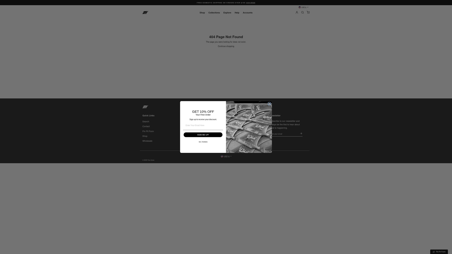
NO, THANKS (203, 142)
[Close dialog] (269, 103)
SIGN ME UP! (203, 134)
